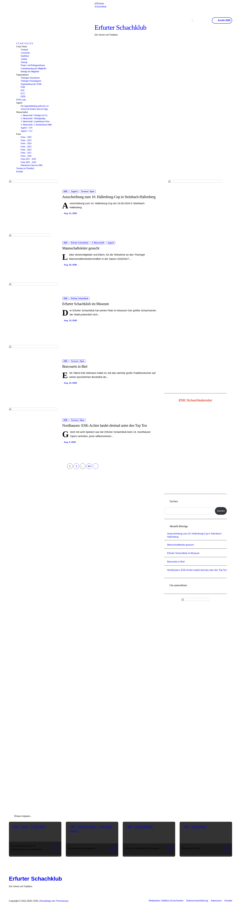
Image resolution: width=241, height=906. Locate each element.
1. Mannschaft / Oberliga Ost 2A (34, 115)
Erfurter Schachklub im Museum (85, 304)
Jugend (74, 191)
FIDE (23, 96)
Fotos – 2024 (26, 143)
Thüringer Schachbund (30, 78)
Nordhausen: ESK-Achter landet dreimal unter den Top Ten (104, 425)
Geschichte (25, 53)
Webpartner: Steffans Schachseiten (166, 900)
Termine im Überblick (25, 168)
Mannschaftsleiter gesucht (80, 248)
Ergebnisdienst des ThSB (31, 84)
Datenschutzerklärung (197, 900)
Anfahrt (24, 59)
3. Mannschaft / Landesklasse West (35, 121)
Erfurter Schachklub (120, 27)
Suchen (174, 501)
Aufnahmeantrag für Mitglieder (33, 68)
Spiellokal (25, 56)
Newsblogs (45, 901)
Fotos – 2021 (26, 152)
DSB (23, 87)
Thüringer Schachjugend (31, 81)
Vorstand (24, 49)
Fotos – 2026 (26, 137)
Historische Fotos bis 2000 (31, 165)
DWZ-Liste (21, 99)
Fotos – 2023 (26, 146)
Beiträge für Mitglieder (30, 71)
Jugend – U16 (26, 128)
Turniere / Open (87, 191)
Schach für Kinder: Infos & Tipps (34, 109)
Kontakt (19, 171)
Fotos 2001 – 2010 (28, 162)
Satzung (24, 62)
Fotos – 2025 (26, 140)
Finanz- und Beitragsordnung (33, 65)
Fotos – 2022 (26, 149)
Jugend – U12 (26, 131)
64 (89, 466)
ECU (23, 93)
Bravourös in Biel (74, 366)
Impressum (216, 900)
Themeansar (62, 901)
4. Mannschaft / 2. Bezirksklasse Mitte (36, 124)
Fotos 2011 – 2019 (28, 159)
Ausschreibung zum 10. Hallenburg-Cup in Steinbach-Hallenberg (109, 197)
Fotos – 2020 (26, 156)
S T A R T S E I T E (24, 43)
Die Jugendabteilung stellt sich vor (35, 106)
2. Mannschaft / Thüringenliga (33, 118)
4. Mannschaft (98, 243)
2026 (65, 191)
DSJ (22, 90)
